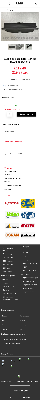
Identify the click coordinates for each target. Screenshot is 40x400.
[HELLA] (28, 204)
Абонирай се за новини (13, 185)
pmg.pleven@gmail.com (18, 339)
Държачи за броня (29, 292)
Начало (3, 10)
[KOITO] (28, 226)
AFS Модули (7, 272)
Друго (25, 267)
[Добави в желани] (34, 105)
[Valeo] (12, 215)
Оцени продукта (9, 131)
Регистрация (6, 325)
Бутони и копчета (29, 270)
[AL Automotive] (12, 226)
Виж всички (8, 189)
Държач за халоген (30, 285)
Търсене (5, 329)
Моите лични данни (21, 390)
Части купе (25, 274)
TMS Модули (8, 257)
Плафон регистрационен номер (30, 248)
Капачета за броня (29, 281)
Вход (3, 320)
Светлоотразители (9, 293)
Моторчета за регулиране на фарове (10, 298)
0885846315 (15, 343)
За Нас (22, 329)
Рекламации (24, 316)
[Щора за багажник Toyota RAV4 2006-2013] (20, 41)
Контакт (23, 320)
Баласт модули (8, 254)
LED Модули (8, 261)
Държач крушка (29, 256)
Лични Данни (25, 325)
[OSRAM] (12, 235)
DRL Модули (7, 268)
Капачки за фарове (8, 275)
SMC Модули (8, 264)
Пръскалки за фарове (30, 277)
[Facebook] (4, 348)
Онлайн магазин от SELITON (20, 398)
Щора (5, 86)
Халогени (6, 290)
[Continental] (28, 235)
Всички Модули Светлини (7, 249)
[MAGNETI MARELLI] (28, 215)
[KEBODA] (12, 203)
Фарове (5, 283)
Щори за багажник (30, 263)
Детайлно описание (13, 142)
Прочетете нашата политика (20, 385)
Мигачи (26, 252)
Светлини (4, 279)
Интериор (10, 10)
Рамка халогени (29, 288)
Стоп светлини (8, 286)
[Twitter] (9, 348)
